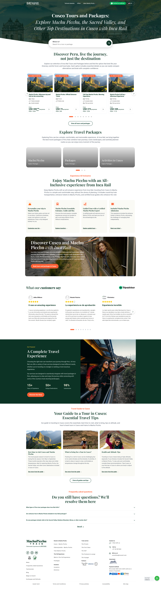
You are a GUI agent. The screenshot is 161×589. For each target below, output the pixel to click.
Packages (57, 560)
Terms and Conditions (59, 584)
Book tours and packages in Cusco (44, 266)
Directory (56, 570)
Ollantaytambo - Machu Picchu (63, 547)
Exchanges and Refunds (33, 579)
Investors (56, 567)
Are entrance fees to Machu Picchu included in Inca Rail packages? (46, 514)
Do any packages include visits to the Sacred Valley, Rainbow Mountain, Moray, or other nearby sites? (56, 520)
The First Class (86, 547)
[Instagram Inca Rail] (32, 552)
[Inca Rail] (36, 543)
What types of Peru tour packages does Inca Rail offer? (42, 507)
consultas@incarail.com (119, 555)
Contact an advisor (119, 3)
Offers (79, 3)
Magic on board (30, 575)
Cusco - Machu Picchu (60, 544)
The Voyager (85, 557)
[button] (27, 94)
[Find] (108, 43)
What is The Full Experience (62, 557)
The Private (85, 544)
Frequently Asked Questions (34, 565)
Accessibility (106, 584)
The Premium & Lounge (88, 554)
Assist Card (36, 584)
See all (79, 526)
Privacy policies (84, 584)
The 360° (84, 550)
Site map (125, 584)
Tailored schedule (69, 3)
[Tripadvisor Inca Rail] (36, 552)
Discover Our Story (35, 395)
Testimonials (30, 569)
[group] (43, 453)
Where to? (56, 42)
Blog (27, 572)
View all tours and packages (80, 123)
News (27, 562)
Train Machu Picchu (60, 550)
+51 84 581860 (116, 549)
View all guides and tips (80, 480)
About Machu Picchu (89, 3)
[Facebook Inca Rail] (27, 552)
